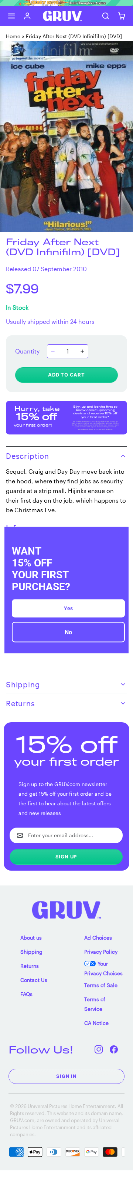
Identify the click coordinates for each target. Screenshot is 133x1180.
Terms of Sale (100, 985)
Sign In (66, 1076)
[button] (12, 16)
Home (13, 36)
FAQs (26, 994)
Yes (68, 608)
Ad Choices (98, 937)
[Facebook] (114, 1049)
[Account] (27, 16)
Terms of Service (94, 1004)
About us (31, 937)
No (68, 632)
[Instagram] (98, 1049)
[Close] (120, 535)
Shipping (31, 952)
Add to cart (66, 375)
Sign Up (66, 856)
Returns (29, 966)
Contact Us (33, 980)
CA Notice (96, 1023)
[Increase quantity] (82, 351)
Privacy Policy (100, 952)
